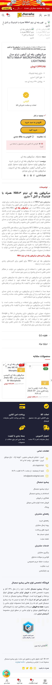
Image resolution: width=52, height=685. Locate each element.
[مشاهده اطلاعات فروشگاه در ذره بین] (41, 645)
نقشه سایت (44, 539)
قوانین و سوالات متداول (40, 557)
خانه (44, 47)
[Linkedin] (23, 668)
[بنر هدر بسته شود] (3, 3)
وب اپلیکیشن (44, 570)
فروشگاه (39, 47)
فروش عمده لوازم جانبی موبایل (38, 502)
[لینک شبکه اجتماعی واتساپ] (27, 175)
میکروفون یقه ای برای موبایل (34, 170)
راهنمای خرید (44, 520)
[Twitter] (27, 668)
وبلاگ (47, 507)
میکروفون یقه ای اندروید (19, 167)
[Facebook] (31, 668)
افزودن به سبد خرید (33, 122)
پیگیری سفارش (43, 552)
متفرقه (34, 47)
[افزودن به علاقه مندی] (30, 366)
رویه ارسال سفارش (42, 525)
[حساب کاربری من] (40, 15)
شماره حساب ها (43, 534)
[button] (45, 382)
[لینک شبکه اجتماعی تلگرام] (24, 175)
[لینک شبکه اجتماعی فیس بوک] (34, 175)
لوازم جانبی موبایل (15, 592)
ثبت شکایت (44, 566)
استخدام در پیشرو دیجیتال (39, 493)
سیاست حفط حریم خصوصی (38, 561)
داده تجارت (20, 662)
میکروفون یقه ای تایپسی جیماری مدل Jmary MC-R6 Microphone (14, 377)
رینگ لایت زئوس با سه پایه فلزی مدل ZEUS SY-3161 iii (37, 391)
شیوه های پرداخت (42, 529)
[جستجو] (3, 15)
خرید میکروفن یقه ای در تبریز (27, 161)
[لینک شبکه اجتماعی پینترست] (31, 175)
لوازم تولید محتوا (20, 164)
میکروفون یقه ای (26, 47)
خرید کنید (33, 130)
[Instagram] (35, 668)
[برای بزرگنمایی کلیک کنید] (45, 23)
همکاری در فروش (42, 498)
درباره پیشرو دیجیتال (41, 489)
